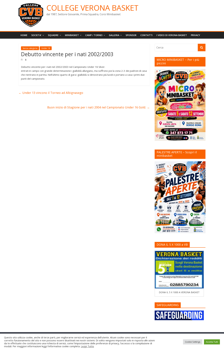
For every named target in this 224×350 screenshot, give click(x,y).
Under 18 (45, 48)
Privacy (195, 35)
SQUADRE (53, 35)
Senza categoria (30, 48)
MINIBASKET (72, 35)
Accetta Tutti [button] (212, 341)
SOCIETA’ (36, 35)
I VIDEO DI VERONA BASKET (171, 35)
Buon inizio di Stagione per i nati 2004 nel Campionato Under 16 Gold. (98, 107)
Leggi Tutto (87, 346)
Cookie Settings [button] (192, 341)
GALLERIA (114, 35)
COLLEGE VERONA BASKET (92, 8)
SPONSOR (131, 35)
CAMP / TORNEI (93, 35)
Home (23, 35)
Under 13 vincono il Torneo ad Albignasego (51, 93)
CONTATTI (146, 35)
